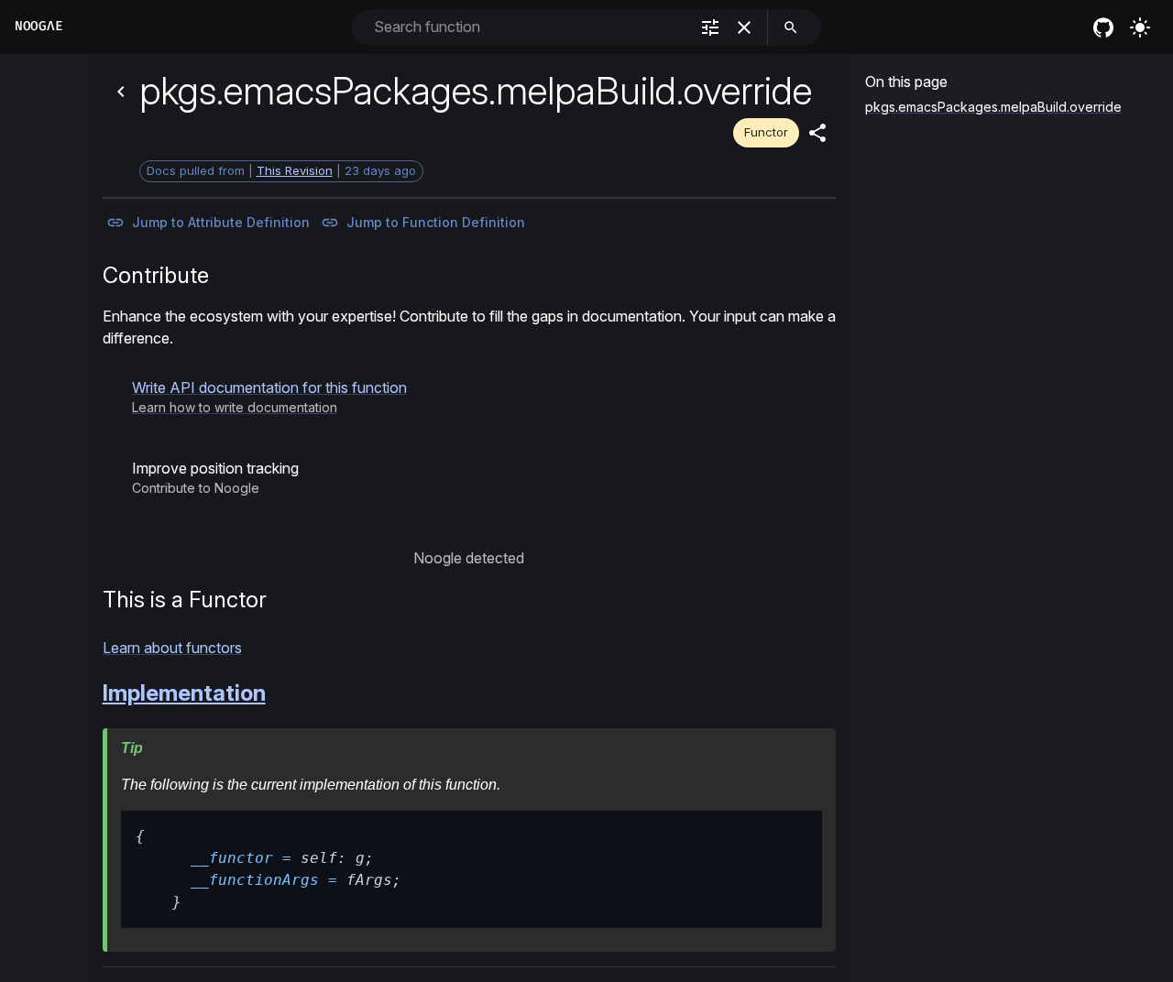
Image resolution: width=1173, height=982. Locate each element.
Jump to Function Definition (435, 222)
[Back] (121, 91)
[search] (790, 27)
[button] (269, 397)
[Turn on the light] (1140, 27)
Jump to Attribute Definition (221, 222)
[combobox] (529, 27)
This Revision (295, 170)
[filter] (710, 27)
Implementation (184, 693)
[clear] (744, 27)
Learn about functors (172, 647)
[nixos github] (1103, 27)
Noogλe (38, 26)
